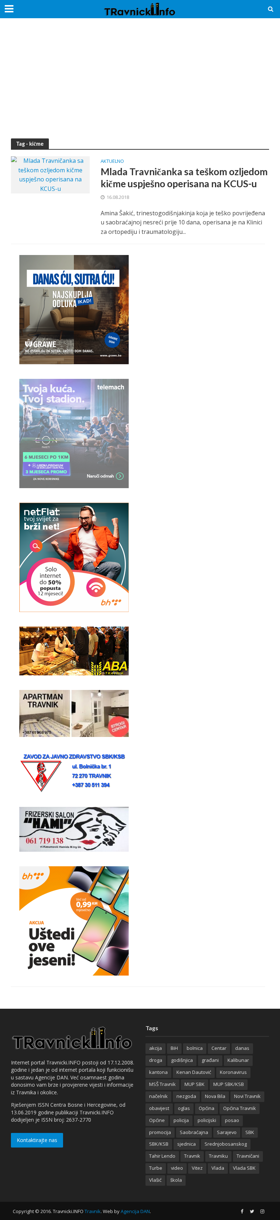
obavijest (159, 1108)
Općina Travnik (239, 1108)
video (177, 1168)
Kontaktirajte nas (37, 1140)
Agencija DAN (135, 1211)
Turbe (155, 1168)
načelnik (158, 1096)
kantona (158, 1072)
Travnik (192, 1156)
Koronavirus (233, 1072)
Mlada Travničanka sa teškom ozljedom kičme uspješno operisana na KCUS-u (184, 178)
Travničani (248, 1156)
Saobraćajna (194, 1132)
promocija (160, 1132)
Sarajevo (227, 1132)
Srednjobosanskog (226, 1144)
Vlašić (155, 1180)
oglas (184, 1108)
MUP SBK (194, 1084)
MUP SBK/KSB (228, 1084)
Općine (157, 1120)
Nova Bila (215, 1096)
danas (242, 1048)
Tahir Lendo (162, 1156)
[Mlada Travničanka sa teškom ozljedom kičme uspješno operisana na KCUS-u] (50, 174)
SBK (249, 1132)
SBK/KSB (158, 1144)
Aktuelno (112, 161)
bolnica (195, 1048)
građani (210, 1060)
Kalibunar (238, 1060)
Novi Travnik (247, 1096)
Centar (218, 1048)
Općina (206, 1108)
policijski (207, 1120)
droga (155, 1060)
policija (181, 1120)
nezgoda (186, 1096)
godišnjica (182, 1060)
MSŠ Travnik (162, 1084)
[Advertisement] (140, 84)
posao (232, 1120)
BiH (174, 1048)
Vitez (197, 1168)
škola (176, 1180)
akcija (155, 1048)
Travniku (218, 1156)
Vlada (217, 1168)
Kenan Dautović (193, 1072)
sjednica (186, 1144)
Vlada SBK (244, 1168)
